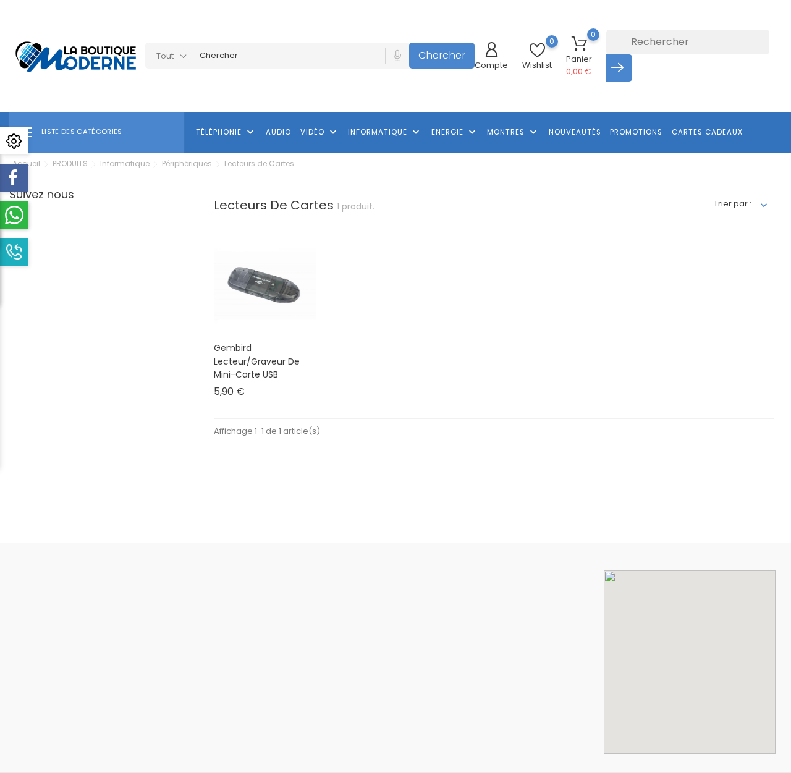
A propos (354, 657)
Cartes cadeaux (707, 132)
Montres (513, 132)
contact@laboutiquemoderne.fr (89, 740)
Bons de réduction (504, 676)
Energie (454, 132)
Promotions (636, 132)
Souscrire (590, 504)
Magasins (355, 750)
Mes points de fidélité (509, 713)
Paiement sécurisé (374, 676)
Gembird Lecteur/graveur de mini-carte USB (257, 361)
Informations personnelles (520, 601)
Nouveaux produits (243, 620)
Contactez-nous (369, 713)
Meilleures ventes (241, 638)
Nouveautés (575, 132)
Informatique (385, 132)
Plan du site (359, 731)
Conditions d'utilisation (381, 638)
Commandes (494, 620)
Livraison (353, 601)
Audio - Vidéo (302, 132)
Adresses (486, 657)
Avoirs (479, 638)
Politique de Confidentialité (390, 694)
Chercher (441, 55)
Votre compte (502, 576)
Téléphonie (226, 132)
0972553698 (47, 721)
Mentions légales (370, 620)
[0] (537, 50)
